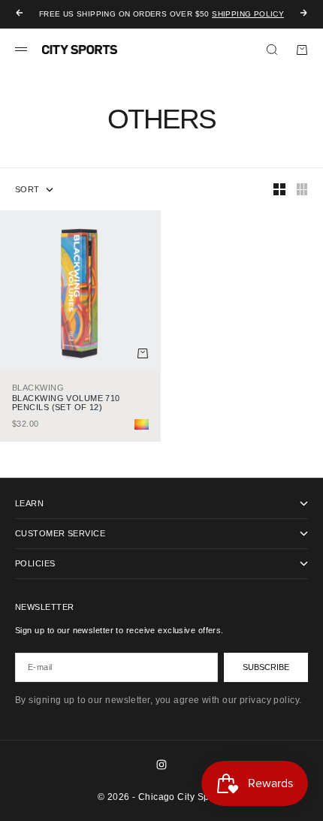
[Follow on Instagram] (161, 765)
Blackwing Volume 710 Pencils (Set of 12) (66, 403)
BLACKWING (38, 387)
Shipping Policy (248, 14)
